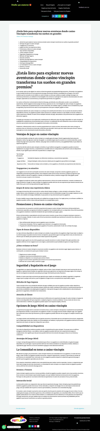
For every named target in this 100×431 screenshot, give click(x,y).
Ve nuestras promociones (82, 418)
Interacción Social (24, 68)
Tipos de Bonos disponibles (27, 50)
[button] (53, 16)
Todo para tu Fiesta (46, 11)
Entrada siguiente (79, 408)
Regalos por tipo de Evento (48, 8)
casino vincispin (77, 119)
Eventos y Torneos (25, 66)
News (18, 36)
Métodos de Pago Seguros (27, 56)
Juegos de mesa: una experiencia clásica (30, 47)
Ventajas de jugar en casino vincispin (29, 43)
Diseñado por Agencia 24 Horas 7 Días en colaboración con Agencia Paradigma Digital (70, 429)
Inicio (41, 5)
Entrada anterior (20, 408)
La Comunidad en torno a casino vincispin (30, 65)
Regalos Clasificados (64, 8)
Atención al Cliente (25, 58)
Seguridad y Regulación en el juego (29, 54)
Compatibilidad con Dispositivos (28, 61)
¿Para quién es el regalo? (64, 5)
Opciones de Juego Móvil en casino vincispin (31, 59)
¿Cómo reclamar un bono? (26, 52)
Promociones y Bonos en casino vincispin (30, 49)
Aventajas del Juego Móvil (26, 63)
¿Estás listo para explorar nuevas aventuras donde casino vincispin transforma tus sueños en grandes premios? (49, 42)
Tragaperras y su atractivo (27, 45)
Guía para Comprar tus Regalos (62, 11)
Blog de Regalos (50, 5)
